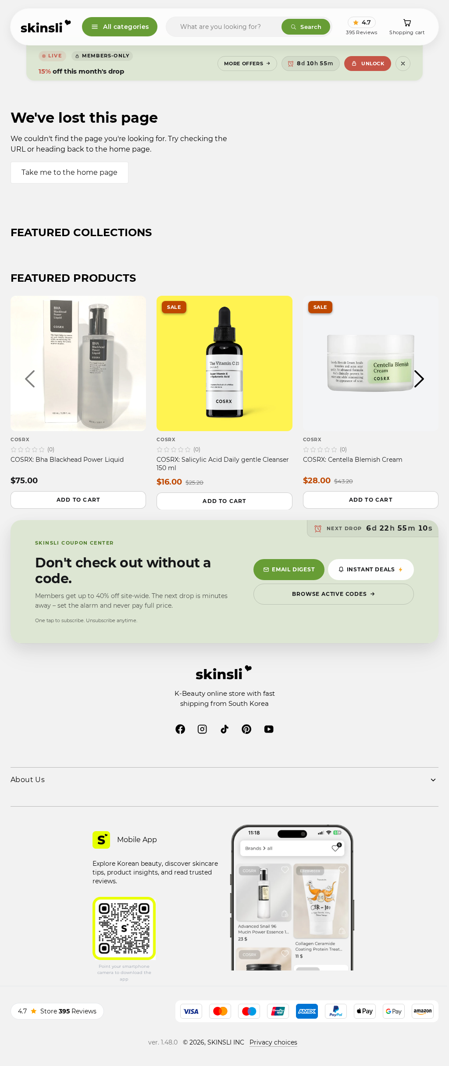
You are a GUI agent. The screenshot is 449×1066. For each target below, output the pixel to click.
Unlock (372, 63)
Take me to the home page (69, 172)
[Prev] (30, 379)
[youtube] (268, 729)
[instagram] (202, 729)
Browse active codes (329, 594)
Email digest (293, 569)
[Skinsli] (46, 27)
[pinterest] (246, 729)
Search (310, 26)
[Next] (419, 379)
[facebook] (180, 729)
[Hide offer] (403, 63)
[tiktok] (224, 729)
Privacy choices (273, 1042)
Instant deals (371, 569)
